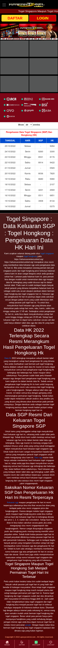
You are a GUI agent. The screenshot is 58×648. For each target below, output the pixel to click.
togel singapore (47, 253)
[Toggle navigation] (4, 4)
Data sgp (38, 457)
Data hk (7, 358)
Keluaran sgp (12, 502)
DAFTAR (15, 18)
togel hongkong (30, 256)
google (28, 625)
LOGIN (42, 18)
